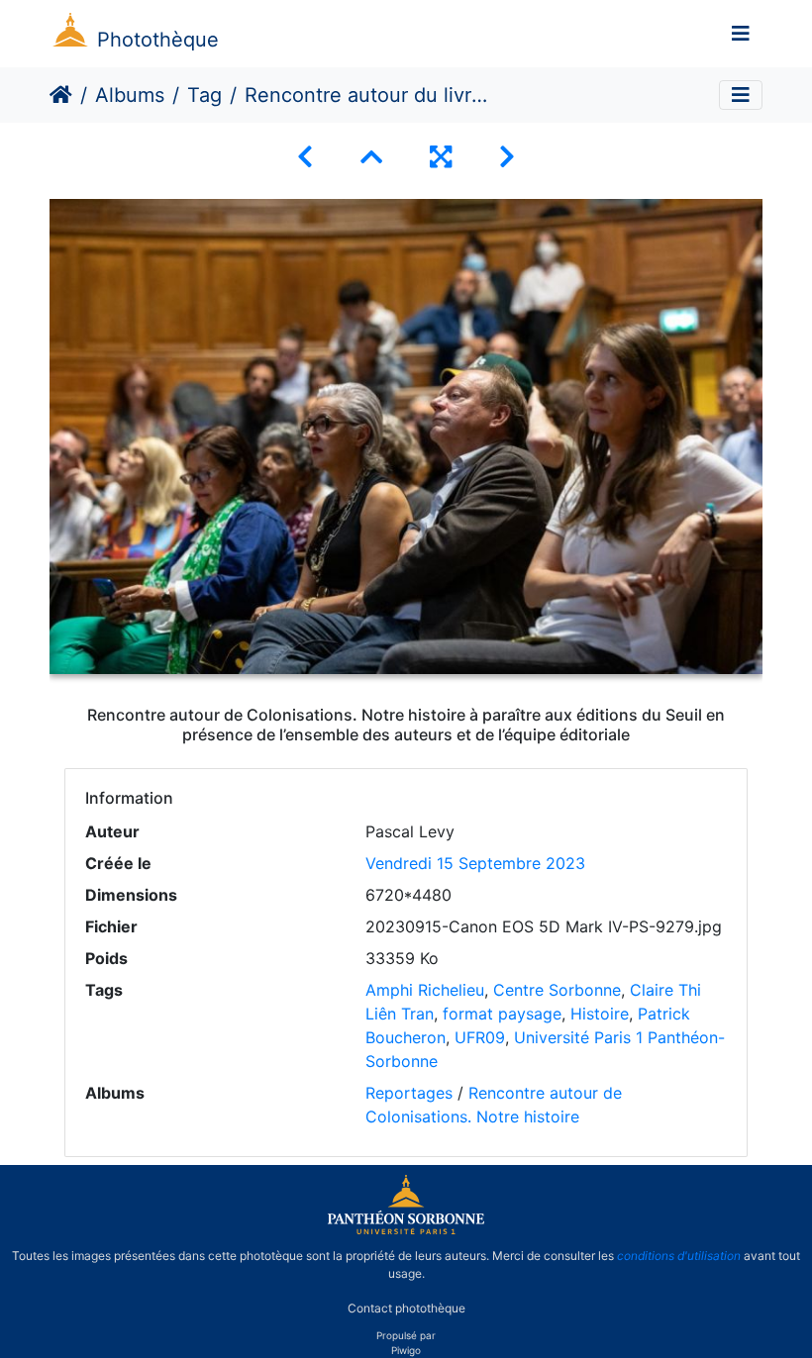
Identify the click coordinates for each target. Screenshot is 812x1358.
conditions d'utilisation (679, 1255)
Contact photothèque (406, 1307)
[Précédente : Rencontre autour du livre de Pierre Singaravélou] (305, 157)
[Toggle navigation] (740, 33)
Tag (204, 95)
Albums (129, 95)
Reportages (409, 1093)
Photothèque (158, 39)
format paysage (502, 1013)
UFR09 (480, 1037)
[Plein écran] (440, 157)
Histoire (599, 1013)
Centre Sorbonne (557, 990)
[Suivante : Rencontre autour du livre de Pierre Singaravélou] (507, 157)
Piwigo (406, 1350)
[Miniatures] (371, 157)
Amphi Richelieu (424, 990)
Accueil (61, 95)
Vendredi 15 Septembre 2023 (475, 863)
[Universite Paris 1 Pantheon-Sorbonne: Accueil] (406, 1230)
